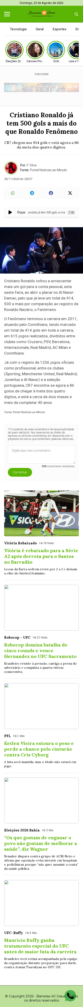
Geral (40, 29)
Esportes (59, 29)
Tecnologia (18, 29)
